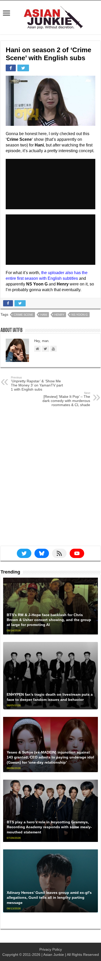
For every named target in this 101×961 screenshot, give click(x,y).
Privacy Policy (50, 949)
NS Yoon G (79, 314)
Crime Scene (23, 314)
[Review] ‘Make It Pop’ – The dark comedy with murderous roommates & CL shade (66, 399)
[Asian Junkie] (50, 16)
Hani (43, 314)
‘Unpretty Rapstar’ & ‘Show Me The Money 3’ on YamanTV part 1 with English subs (37, 383)
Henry (59, 314)
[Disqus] (50, 480)
